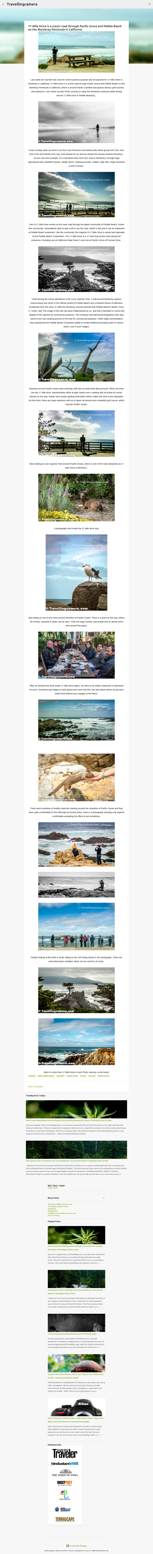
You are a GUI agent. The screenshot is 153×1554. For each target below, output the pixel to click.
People (83, 1076)
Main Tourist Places (46, 1076)
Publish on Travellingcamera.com (62, 1213)
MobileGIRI (52, 1211)
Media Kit (52, 1209)
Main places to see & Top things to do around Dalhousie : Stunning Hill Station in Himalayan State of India (67, 1161)
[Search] (149, 4)
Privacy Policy (54, 1215)
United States (103, 1076)
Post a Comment (35, 1086)
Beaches (32, 1076)
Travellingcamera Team (58, 1206)
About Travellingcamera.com (60, 1204)
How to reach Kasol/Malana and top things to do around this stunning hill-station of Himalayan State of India (69, 1120)
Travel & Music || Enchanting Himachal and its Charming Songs (72, 1334)
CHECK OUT (53, 1188)
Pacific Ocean (72, 1076)
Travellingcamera (22, 4)
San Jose (92, 1076)
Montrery (60, 1076)
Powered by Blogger (78, 1546)
